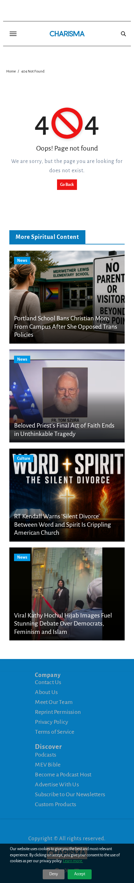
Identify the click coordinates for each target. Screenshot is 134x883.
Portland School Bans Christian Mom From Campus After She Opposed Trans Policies (65, 326)
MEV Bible (47, 765)
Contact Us (48, 682)
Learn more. (73, 861)
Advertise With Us (57, 784)
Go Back (67, 184)
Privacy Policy (51, 722)
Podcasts (45, 755)
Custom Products (55, 804)
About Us (46, 692)
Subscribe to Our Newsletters (70, 794)
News (22, 260)
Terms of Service (54, 732)
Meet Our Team (54, 702)
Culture (23, 458)
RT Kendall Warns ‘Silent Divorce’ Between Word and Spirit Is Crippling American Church (62, 524)
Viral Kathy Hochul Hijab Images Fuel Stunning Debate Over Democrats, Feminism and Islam (63, 623)
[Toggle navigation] (13, 34)
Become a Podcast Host (63, 774)
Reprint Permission (58, 712)
